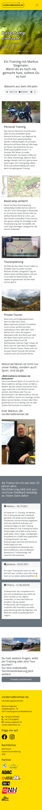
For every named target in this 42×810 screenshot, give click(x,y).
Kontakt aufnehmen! (21, 679)
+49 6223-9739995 (11, 717)
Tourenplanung (13, 262)
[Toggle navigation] (37, 5)
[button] (3, 32)
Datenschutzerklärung (11, 751)
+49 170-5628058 (11, 719)
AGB (3, 754)
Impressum (6, 749)
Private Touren (13, 314)
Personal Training (15, 127)
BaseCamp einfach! (16, 201)
